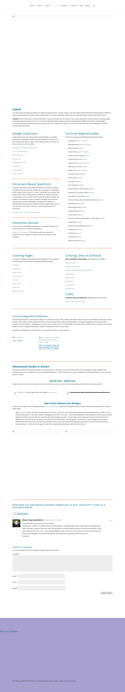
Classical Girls (17, 272)
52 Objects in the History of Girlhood (24, 148)
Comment (16, 554)
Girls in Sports (17, 276)
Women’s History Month (20, 232)
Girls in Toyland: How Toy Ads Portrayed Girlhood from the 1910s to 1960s (49, 347)
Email (14, 582)
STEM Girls (16, 287)
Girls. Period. (17, 340)
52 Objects (15, 265)
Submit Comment (106, 593)
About (39, 6)
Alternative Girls (17, 155)
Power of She (16, 284)
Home (32, 6)
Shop (81, 6)
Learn (56, 6)
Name (15, 576)
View (47, 6)
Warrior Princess (17, 174)
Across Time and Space (20, 151)
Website (15, 588)
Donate (74, 6)
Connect (64, 6)
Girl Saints (15, 166)
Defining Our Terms (18, 162)
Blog (87, 6)
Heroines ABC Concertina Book (75, 301)
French (84, 141)
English (78, 141)
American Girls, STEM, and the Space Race (26, 212)
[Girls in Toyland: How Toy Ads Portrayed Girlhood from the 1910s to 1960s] (49, 339)
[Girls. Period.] (22, 337)
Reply (110, 521)
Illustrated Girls (17, 170)
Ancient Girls (16, 159)
